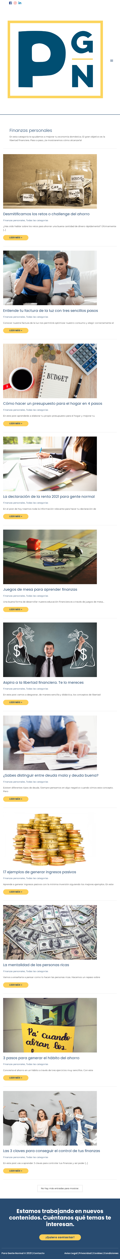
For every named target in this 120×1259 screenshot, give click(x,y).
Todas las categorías (37, 220)
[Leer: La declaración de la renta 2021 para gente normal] (50, 463)
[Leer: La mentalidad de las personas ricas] (50, 932)
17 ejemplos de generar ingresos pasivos (39, 872)
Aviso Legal (70, 1253)
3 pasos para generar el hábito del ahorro (41, 1057)
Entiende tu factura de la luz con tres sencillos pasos (50, 310)
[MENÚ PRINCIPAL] (111, 61)
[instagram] (16, 3)
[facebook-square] (11, 3)
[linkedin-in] (20, 3)
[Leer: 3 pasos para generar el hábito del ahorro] (50, 1025)
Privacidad (85, 1253)
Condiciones (111, 1253)
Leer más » (18, 237)
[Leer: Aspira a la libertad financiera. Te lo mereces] (50, 649)
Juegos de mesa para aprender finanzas (40, 589)
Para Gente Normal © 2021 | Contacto (23, 1253)
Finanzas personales (14, 220)
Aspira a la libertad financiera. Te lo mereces (43, 682)
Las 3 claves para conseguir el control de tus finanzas (51, 1150)
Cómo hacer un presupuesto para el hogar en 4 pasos (52, 403)
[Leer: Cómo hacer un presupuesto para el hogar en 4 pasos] (50, 370)
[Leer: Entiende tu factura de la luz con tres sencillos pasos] (50, 277)
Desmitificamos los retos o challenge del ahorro (46, 213)
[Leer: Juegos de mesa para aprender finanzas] (50, 556)
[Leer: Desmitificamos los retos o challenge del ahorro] (50, 181)
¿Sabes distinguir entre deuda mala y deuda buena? (50, 775)
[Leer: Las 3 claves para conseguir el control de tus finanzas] (50, 1118)
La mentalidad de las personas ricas (36, 964)
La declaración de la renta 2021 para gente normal (49, 496)
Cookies (97, 1253)
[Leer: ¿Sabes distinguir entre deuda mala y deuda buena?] (50, 742)
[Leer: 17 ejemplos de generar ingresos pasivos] (50, 839)
